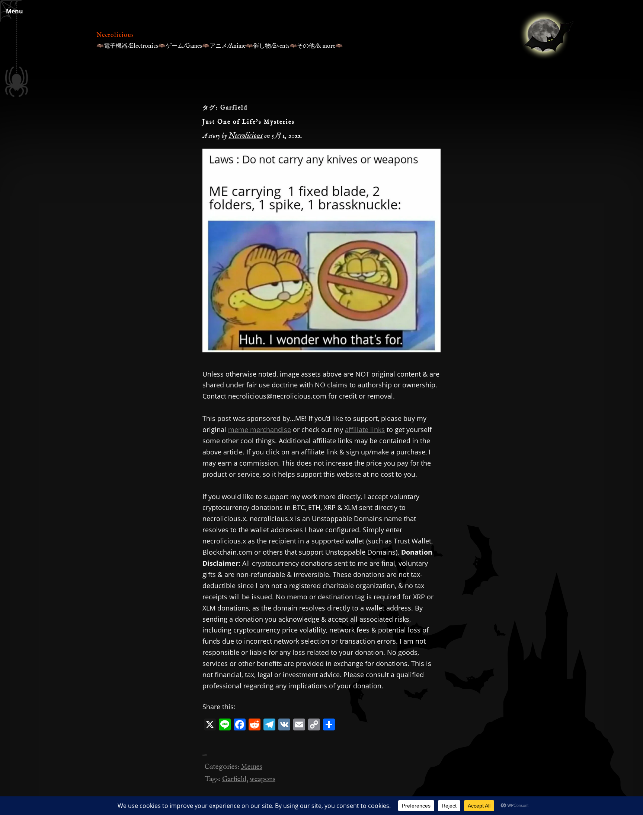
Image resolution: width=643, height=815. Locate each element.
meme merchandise (259, 429)
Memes (251, 766)
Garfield (234, 779)
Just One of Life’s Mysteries (248, 122)
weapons (262, 779)
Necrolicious (115, 35)
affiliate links (365, 429)
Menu (14, 11)
